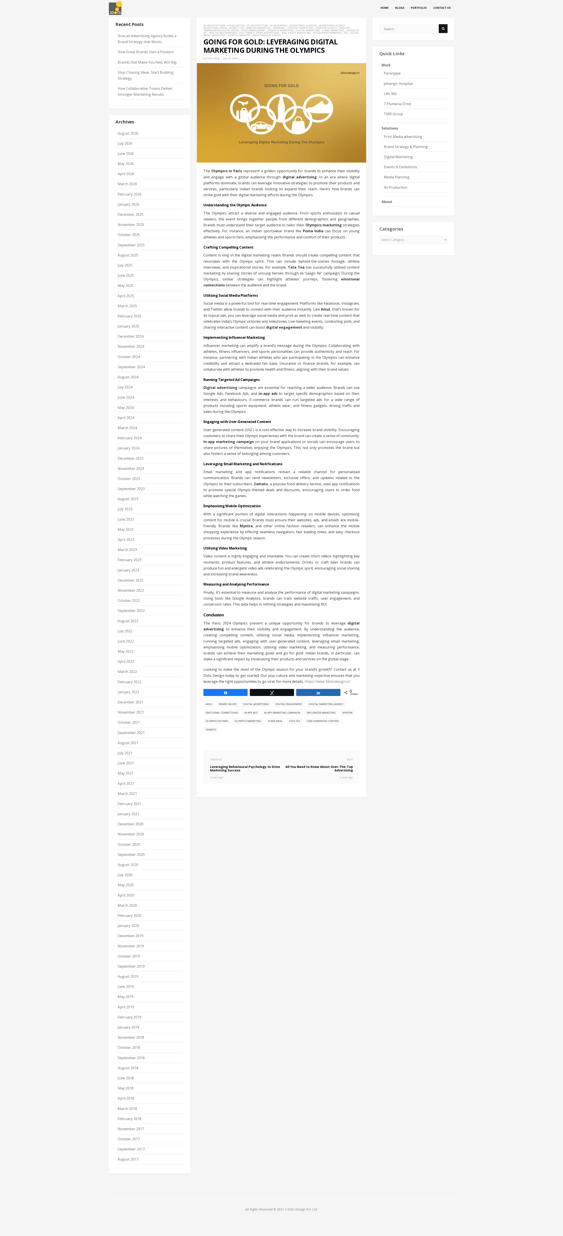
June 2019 (126, 986)
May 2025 (125, 285)
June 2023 (126, 519)
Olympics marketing (248, 721)
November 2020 (131, 834)
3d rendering (278, 25)
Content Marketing (300, 27)
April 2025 (126, 295)
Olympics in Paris (217, 721)
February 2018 (129, 1118)
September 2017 (131, 1149)
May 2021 (125, 773)
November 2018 (131, 1037)
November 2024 (131, 346)
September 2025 (131, 245)
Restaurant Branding (327, 32)
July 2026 (125, 143)
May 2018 (125, 1088)
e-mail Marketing (333, 30)
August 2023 (128, 498)
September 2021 (131, 732)
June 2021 (126, 763)
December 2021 (130, 702)
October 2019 (129, 956)
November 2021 (131, 712)
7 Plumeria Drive (397, 103)
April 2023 (126, 539)
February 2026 (129, 194)
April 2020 (126, 895)
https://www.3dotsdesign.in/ (328, 681)
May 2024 (125, 407)
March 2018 (127, 1108)
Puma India (275, 721)
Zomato (211, 729)
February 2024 (129, 438)
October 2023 (129, 478)
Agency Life (236, 27)
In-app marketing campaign (282, 712)
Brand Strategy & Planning (406, 146)
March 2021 (127, 793)
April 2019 (126, 1007)
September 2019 (131, 966)
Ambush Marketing (258, 27)
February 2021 (129, 803)
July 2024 (125, 387)
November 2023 (131, 468)
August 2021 (128, 742)
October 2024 (129, 356)
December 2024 (130, 336)
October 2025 (129, 234)
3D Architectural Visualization (224, 25)
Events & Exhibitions (400, 167)
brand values (228, 704)
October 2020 (129, 844)
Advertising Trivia (215, 27)
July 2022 (125, 631)
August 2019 (128, 976)
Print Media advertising (403, 136)
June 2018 (126, 1078)
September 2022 (131, 610)
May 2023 (125, 529)
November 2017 (131, 1128)
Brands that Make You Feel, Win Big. (147, 62)
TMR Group (393, 114)
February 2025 (129, 316)
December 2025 (130, 214)
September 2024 (131, 366)
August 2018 (128, 1068)
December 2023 (130, 458)
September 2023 (131, 488)
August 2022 (128, 621)
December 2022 (130, 580)
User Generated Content (323, 721)
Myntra (347, 712)
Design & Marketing (281, 30)
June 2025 (126, 275)
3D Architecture (257, 25)
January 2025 (128, 326)
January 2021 (128, 813)
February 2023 (129, 559)
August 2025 (128, 255)
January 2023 (128, 570)
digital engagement (289, 704)
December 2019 (130, 935)
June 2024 (126, 397)
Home (384, 8)
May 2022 (125, 651)
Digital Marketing (308, 30)
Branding (279, 27)
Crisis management (253, 30)
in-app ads (251, 712)
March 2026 (127, 183)
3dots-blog (213, 58)
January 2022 (128, 692)
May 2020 (125, 885)
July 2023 (125, 509)
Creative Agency (326, 27)
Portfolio (419, 8)
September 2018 (131, 1057)
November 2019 (131, 946)
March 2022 (127, 671)
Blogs (399, 8)
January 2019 (128, 1027)
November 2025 (131, 224)
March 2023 (127, 549)
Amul (209, 704)
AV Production (395, 187)
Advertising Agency (332, 25)
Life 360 (390, 93)
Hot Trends (246, 32)
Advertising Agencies (303, 25)
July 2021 (125, 753)
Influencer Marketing (321, 712)
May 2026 (125, 163)
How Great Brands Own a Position (146, 51)
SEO (346, 32)
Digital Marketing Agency (326, 704)
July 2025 (125, 265)
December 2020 (130, 824)
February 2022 (129, 681)
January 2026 (128, 204)
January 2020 (128, 925)
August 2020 (128, 864)
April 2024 (126, 417)
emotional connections (222, 712)
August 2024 (128, 377)
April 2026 (126, 173)
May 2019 (125, 996)
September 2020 (131, 854)
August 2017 (128, 1159)
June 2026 (126, 153)
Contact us (442, 8)
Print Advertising (268, 32)
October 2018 (129, 1047)
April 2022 (126, 661)
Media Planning (396, 177)
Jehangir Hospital (398, 83)
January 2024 (128, 448)
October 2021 (129, 722)
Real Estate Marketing (296, 32)
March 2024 (127, 427)
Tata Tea (294, 721)
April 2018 (126, 1098)
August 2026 (128, 133)
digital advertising (256, 704)
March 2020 (127, 905)
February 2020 (129, 915)
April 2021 (126, 783)
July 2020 (125, 874)
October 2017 (129, 1139)
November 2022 (131, 590)
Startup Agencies (239, 35)
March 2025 (127, 306)
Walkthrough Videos (266, 35)
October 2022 (129, 600)
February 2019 (129, 1017)
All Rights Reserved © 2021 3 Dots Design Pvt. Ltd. (281, 1209)
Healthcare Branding (223, 32)
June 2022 (126, 641)
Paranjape (392, 73)
